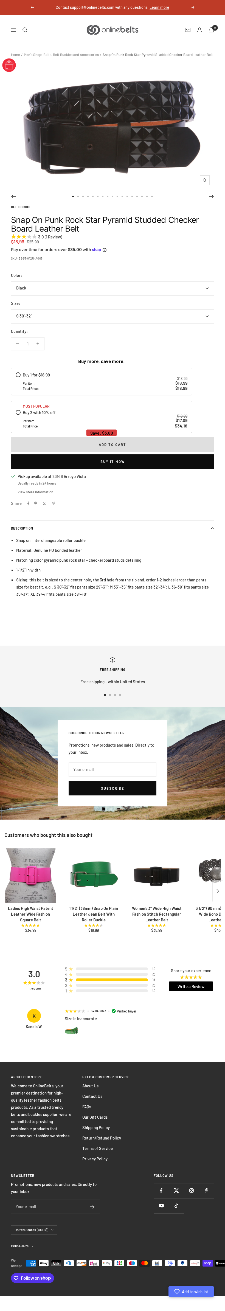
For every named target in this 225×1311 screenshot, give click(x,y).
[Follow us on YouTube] (161, 1205)
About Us (90, 1085)
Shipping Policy (96, 1127)
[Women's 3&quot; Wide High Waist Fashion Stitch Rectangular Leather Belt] (156, 875)
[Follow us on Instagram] (191, 1190)
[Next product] (217, 891)
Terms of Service (97, 1148)
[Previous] (13, 196)
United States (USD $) (31, 1230)
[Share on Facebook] (28, 503)
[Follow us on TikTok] (176, 1205)
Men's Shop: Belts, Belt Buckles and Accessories (61, 54)
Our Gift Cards (95, 1117)
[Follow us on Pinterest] (206, 1190)
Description (22, 528)
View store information (35, 492)
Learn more (159, 7)
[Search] (24, 29)
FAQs (86, 1106)
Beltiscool (21, 207)
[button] (191, 1291)
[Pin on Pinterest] (35, 503)
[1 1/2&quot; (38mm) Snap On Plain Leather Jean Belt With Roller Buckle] (93, 875)
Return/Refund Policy (101, 1137)
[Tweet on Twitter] (44, 503)
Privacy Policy (95, 1158)
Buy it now (112, 461)
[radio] (101, 381)
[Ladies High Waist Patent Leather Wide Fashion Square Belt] (30, 875)
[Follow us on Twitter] (176, 1190)
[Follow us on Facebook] (161, 1190)
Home (15, 54)
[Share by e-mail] (53, 503)
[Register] (92, 1207)
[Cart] (211, 29)
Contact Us (92, 1096)
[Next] (211, 196)
